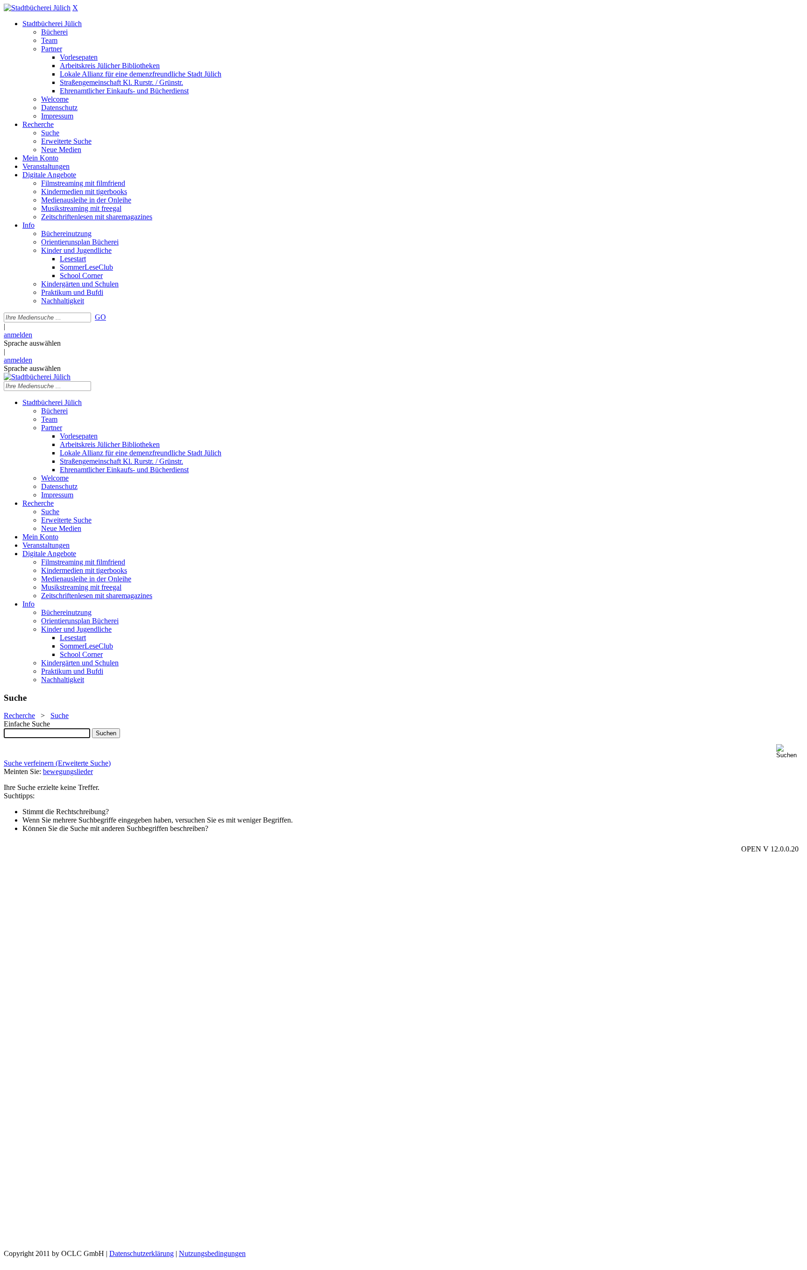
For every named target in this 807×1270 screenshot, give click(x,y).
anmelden (18, 335)
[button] (789, 751)
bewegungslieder (68, 771)
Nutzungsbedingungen (212, 1253)
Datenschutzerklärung (141, 1253)
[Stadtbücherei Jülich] (37, 8)
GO (100, 317)
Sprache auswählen (32, 343)
